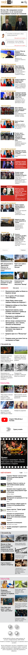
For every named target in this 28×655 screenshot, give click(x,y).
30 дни (25, 472)
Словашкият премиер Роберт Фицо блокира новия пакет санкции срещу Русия (20, 95)
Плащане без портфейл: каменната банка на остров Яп (20, 374)
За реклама (21, 641)
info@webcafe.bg (13, 639)
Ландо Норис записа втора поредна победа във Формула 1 (16, 301)
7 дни (21, 472)
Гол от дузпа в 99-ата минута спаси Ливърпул (15, 296)
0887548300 (21, 639)
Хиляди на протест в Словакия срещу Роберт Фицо (20, 81)
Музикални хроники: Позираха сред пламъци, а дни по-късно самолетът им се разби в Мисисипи (7, 359)
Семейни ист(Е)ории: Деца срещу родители (15, 34)
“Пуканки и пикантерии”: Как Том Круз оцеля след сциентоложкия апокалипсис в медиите (13, 462)
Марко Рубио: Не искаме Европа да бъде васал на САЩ (20, 67)
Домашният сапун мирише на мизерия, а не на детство (15, 42)
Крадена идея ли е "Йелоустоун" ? (16, 334)
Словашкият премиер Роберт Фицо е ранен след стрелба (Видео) (20, 163)
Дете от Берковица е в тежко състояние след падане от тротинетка (15, 329)
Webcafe (3, 106)
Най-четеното (23, 288)
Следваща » (23, 250)
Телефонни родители (20, 410)
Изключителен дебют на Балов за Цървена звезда (16, 292)
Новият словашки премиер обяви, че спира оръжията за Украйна (20, 207)
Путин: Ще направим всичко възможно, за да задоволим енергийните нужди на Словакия (13, 12)
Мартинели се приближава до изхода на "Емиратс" (15, 317)
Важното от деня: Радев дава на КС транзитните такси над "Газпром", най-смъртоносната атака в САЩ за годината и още (20, 192)
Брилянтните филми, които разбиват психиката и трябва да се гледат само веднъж (16, 311)
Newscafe (4, 49)
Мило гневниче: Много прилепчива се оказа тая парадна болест (20, 110)
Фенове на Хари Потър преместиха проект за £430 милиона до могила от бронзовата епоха (7, 547)
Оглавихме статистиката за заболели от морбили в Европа (7, 592)
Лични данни (14, 641)
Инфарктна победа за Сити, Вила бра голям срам (16, 306)
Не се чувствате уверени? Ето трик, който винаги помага (6, 412)
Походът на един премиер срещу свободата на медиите (20, 174)
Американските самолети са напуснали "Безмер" (20, 282)
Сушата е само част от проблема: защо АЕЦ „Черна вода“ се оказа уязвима (20, 358)
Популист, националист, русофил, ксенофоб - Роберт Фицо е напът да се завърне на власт (21, 237)
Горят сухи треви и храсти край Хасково (20, 265)
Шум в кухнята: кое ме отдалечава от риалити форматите (20, 396)
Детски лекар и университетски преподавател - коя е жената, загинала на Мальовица (16, 322)
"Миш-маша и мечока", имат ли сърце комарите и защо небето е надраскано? (7, 397)
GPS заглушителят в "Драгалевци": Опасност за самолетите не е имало (7, 267)
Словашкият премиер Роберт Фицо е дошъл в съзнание (20, 152)
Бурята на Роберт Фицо (19, 121)
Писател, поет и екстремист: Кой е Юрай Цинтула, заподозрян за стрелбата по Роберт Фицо (20, 136)
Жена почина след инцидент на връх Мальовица (6, 282)
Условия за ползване (5, 641)
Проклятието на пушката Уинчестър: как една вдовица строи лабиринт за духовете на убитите (7, 376)
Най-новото (16, 288)
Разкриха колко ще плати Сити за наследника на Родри (16, 339)
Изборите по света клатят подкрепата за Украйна (20, 221)
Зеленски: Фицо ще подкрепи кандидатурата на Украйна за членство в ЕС (20, 53)
